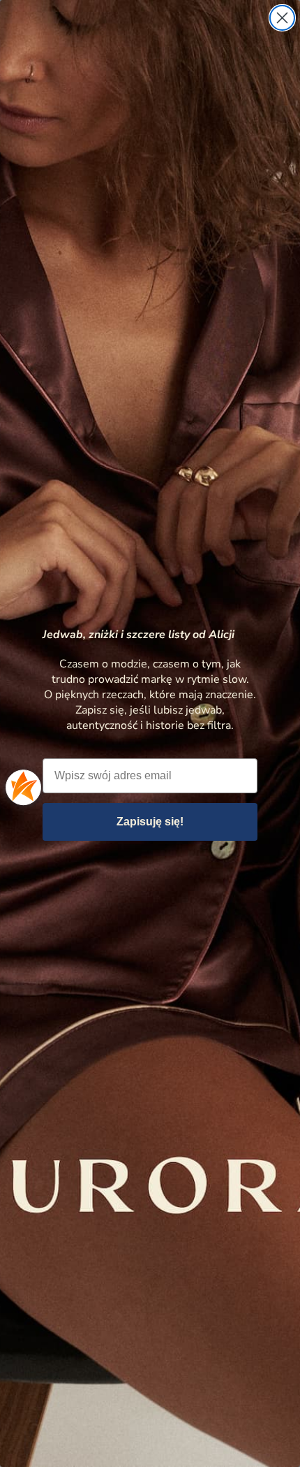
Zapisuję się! (150, 822)
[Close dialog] (282, 18)
